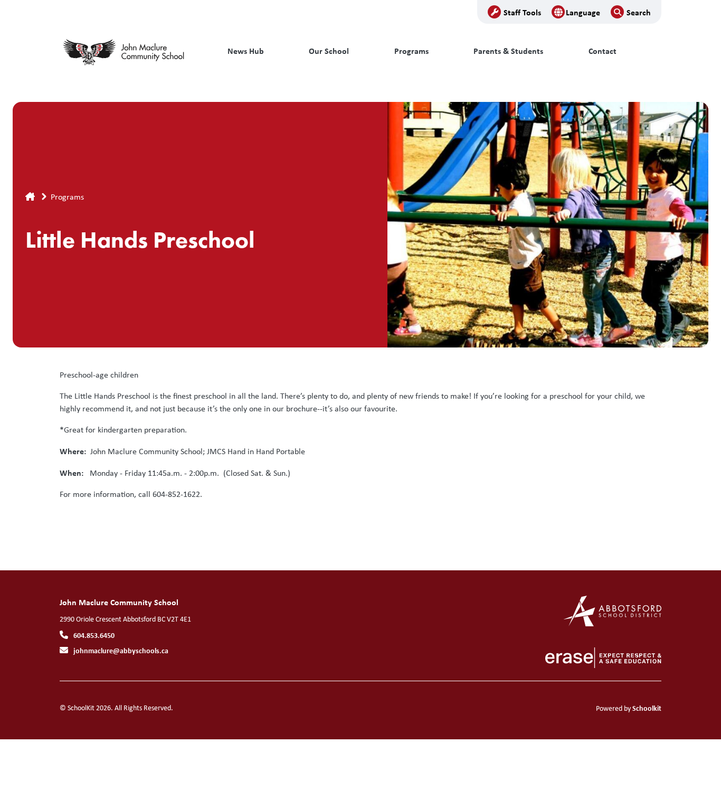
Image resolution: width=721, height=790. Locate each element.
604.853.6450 (94, 635)
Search (639, 12)
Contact (602, 51)
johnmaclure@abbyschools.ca (120, 650)
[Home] (131, 51)
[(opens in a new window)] (612, 610)
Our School (329, 51)
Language (583, 12)
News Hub (245, 51)
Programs (411, 51)
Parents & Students (508, 51)
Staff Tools (522, 12)
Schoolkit (646, 708)
